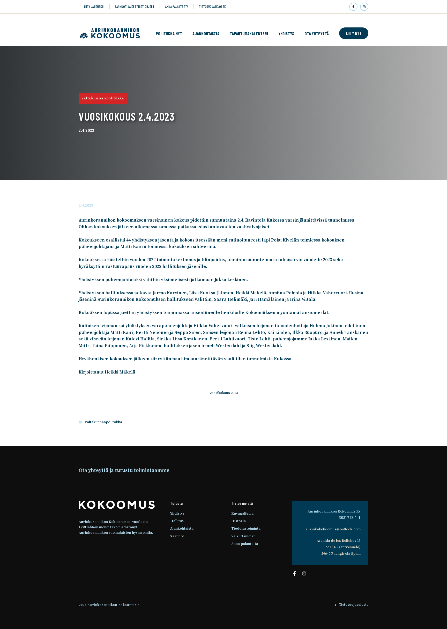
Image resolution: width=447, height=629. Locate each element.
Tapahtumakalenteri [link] (249, 33)
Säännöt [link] (177, 536)
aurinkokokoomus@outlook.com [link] (333, 529)
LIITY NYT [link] (354, 33)
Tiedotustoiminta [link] (245, 528)
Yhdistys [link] (286, 33)
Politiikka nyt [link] (169, 33)
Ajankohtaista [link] (205, 33)
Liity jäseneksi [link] (94, 6)
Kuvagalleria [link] (242, 513)
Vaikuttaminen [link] (243, 536)
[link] (353, 7)
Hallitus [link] (177, 521)
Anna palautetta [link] (176, 6)
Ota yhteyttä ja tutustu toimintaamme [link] (124, 470)
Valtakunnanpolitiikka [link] (102, 98)
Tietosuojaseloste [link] (212, 6)
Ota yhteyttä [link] (316, 33)
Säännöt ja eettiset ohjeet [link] (134, 6)
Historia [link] (238, 521)
